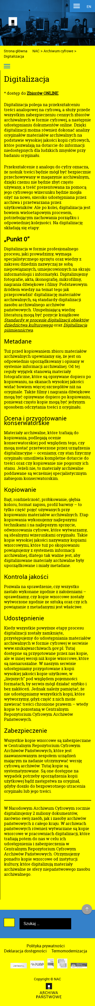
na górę (87, 909)
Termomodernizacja (69, 951)
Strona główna (15, 50)
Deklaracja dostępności (25, 951)
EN (89, 6)
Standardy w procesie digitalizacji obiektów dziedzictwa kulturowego (46, 322)
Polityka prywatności (46, 946)
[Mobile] (76, 6)
